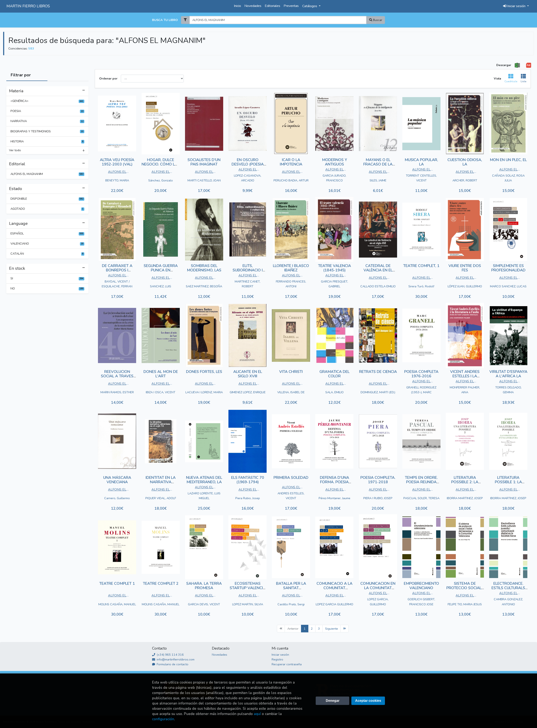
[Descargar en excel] (517, 65)
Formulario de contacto (172, 664)
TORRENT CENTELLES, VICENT (421, 177)
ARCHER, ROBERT (464, 180)
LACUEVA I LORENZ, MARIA (204, 392)
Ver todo (15, 150)
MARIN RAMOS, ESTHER (117, 392)
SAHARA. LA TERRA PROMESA (204, 586)
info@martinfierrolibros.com (175, 659)
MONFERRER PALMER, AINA (465, 389)
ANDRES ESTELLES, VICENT (291, 495)
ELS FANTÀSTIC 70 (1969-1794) (247, 480)
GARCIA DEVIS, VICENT (204, 604)
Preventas (291, 6)
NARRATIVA (46, 121)
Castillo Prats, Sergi (291, 604)
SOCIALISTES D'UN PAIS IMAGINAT (204, 162)
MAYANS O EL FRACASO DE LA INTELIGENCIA (377, 164)
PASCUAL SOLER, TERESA (421, 498)
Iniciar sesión (280, 654)
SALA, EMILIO (334, 392)
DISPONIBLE (46, 199)
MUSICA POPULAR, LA (421, 162)
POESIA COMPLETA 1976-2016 (421, 374)
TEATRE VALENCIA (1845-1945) (334, 268)
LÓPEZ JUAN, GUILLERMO (465, 286)
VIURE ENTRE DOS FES (464, 268)
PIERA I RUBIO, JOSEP (377, 498)
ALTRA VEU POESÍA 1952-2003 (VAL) (117, 162)
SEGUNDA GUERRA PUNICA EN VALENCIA (161, 270)
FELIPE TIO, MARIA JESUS (465, 604)
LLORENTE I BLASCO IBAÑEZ (291, 268)
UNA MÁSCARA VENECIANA (117, 480)
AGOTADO (46, 209)
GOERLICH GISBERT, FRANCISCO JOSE (421, 601)
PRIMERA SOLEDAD (291, 477)
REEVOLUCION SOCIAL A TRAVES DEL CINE (117, 376)
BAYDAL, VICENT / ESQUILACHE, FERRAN (117, 283)
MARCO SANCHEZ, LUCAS (508, 286)
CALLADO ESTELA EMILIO (378, 286)
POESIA (46, 111)
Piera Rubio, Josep (247, 498)
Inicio (237, 6)
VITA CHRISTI (291, 371)
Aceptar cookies (368, 700)
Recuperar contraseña (287, 664)
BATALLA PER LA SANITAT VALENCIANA (291, 588)
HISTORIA (46, 141)
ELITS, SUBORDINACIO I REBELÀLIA (248, 270)
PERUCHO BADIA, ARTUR (291, 180)
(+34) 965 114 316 (170, 654)
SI (46, 278)
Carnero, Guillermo (117, 498)
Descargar (503, 65)
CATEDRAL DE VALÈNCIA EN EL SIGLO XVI (378, 270)
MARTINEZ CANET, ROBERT (247, 283)
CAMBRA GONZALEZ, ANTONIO (508, 601)
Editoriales (272, 6)
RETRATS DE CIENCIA (378, 371)
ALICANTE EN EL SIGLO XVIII (247, 374)
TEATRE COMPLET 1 (117, 583)
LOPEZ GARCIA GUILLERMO (334, 604)
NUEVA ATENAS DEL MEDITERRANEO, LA (204, 480)
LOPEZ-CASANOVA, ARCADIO (247, 177)
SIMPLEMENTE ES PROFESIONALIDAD (508, 268)
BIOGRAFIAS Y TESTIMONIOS (46, 131)
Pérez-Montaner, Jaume (334, 498)
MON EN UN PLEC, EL (508, 159)
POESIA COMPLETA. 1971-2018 (377, 480)
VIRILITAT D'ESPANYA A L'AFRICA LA (508, 374)
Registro (277, 659)
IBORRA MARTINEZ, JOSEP (465, 498)
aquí (257, 713)
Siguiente (331, 628)
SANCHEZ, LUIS (160, 286)
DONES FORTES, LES (204, 371)
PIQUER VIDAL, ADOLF (160, 498)
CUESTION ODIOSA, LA (464, 162)
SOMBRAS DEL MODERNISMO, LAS (204, 268)
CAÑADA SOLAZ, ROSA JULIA (508, 177)
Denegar (332, 700)
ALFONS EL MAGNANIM (46, 174)
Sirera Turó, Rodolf (421, 286)
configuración (163, 719)
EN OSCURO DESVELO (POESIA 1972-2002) (248, 164)
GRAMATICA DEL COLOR (334, 374)
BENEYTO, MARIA (117, 180)
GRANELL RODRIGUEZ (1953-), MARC (421, 389)
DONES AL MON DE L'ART (160, 374)
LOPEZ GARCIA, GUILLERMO (377, 601)
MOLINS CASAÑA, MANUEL (117, 604)
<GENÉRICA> (46, 101)
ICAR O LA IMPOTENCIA (291, 162)
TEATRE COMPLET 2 (161, 583)
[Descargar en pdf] (528, 65)
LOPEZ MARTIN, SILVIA (247, 604)
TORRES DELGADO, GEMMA (508, 389)
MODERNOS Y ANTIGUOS (334, 162)
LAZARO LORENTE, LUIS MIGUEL (204, 495)
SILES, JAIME (378, 180)
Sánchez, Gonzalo (160, 180)
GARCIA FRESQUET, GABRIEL (334, 283)
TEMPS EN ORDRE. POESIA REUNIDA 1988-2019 (421, 482)
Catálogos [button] (310, 6)
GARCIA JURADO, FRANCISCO (334, 177)
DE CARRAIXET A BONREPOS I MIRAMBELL (117, 270)
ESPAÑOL (46, 233)
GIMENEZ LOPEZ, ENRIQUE (248, 392)
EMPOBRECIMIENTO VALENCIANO (421, 586)
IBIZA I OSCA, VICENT (160, 392)
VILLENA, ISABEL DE (291, 392)
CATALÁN (46, 253)
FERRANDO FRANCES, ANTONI (291, 283)
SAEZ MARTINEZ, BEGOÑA (204, 286)
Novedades (252, 6)
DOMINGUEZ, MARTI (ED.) (378, 392)
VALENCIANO (46, 243)
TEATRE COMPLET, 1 (421, 265)
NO (46, 288)
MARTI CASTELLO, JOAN (204, 180)
